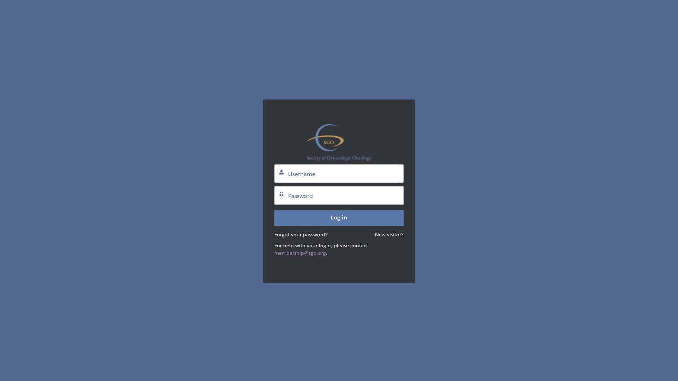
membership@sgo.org (300, 253)
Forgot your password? (301, 234)
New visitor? (389, 234)
